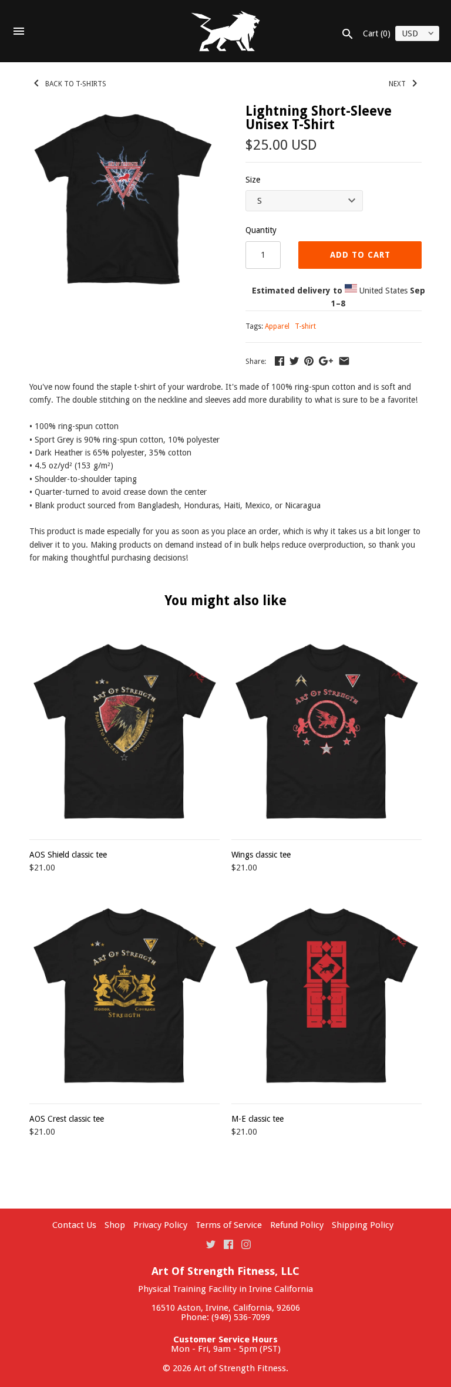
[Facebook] (228, 1244)
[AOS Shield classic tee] (124, 731)
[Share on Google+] (326, 361)
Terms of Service (229, 1225)
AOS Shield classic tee (68, 854)
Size (252, 179)
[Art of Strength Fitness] (225, 31)
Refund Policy (297, 1225)
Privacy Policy (160, 1225)
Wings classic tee (261, 854)
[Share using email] (344, 361)
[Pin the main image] (309, 361)
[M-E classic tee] (326, 995)
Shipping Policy (362, 1225)
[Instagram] (246, 1244)
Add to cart (360, 254)
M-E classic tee (257, 1118)
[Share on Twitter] (294, 361)
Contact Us (74, 1225)
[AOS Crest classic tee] (124, 995)
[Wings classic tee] (326, 731)
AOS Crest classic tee (66, 1118)
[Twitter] (211, 1244)
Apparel (277, 326)
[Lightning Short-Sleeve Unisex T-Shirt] (122, 197)
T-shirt (305, 326)
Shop (115, 1225)
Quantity (261, 230)
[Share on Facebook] (279, 361)
